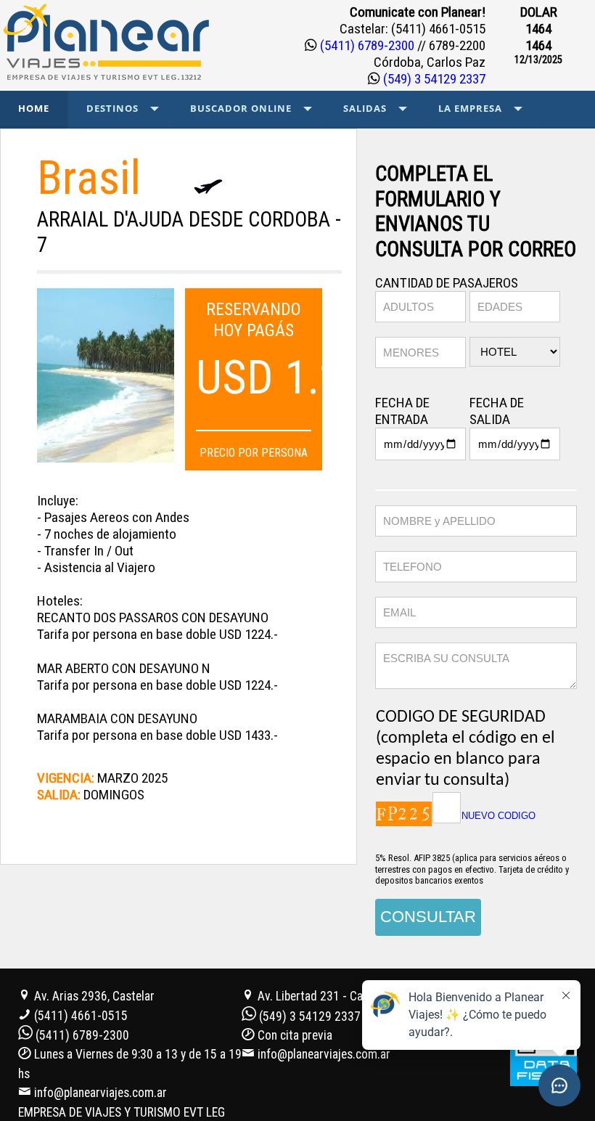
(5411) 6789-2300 (367, 45)
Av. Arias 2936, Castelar (93, 996)
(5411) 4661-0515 (81, 1015)
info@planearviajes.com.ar (100, 1092)
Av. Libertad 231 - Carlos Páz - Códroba (355, 996)
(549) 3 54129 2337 (432, 78)
